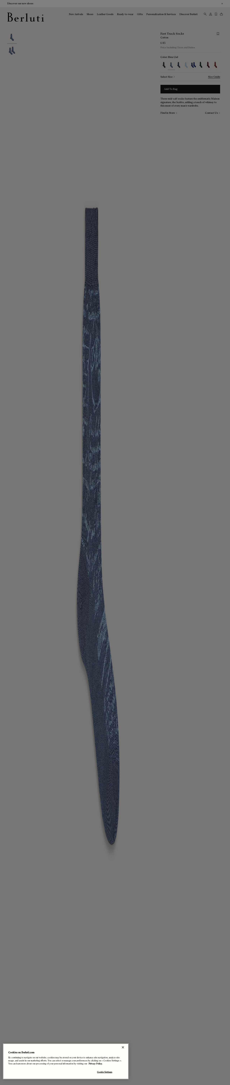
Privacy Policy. (95, 1063)
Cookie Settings (104, 1072)
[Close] (123, 1047)
